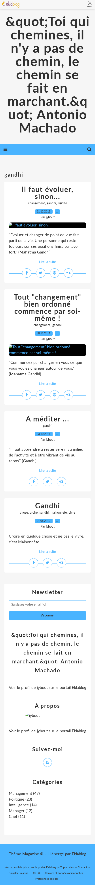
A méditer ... (47, 419)
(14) (23, 805)
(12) (20, 811)
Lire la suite (47, 262)
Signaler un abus (19, 873)
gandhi (51, 203)
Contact (82, 867)
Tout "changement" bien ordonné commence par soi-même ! (47, 308)
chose (24, 512)
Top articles (67, 867)
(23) (20, 799)
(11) (17, 817)
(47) (24, 794)
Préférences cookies (46, 878)
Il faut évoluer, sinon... (47, 193)
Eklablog (79, 854)
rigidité (62, 203)
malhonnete (59, 512)
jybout (42, 688)
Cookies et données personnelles (64, 873)
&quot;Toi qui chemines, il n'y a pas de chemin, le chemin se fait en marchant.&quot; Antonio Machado (48, 75)
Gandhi (47, 506)
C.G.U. (37, 873)
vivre (72, 512)
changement (36, 203)
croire (34, 512)
